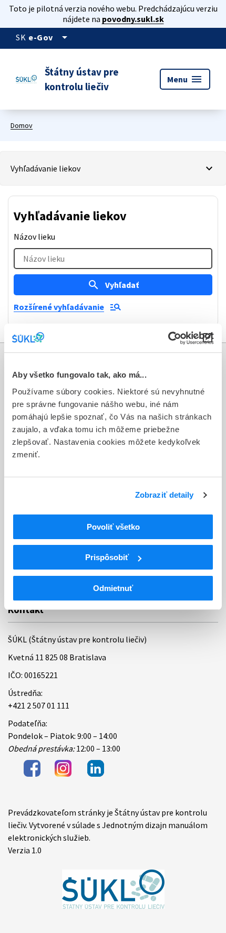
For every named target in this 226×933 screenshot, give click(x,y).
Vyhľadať (113, 284)
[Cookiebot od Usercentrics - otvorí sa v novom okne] (168, 338)
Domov (22, 125)
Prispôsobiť (107, 557)
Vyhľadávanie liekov (45, 168)
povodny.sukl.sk (133, 19)
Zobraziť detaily (164, 494)
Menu (185, 79)
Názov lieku (34, 236)
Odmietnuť (113, 588)
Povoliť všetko (113, 526)
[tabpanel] (113, 261)
